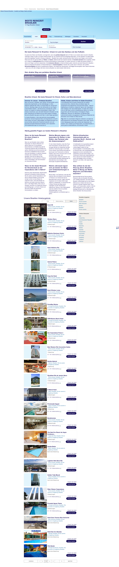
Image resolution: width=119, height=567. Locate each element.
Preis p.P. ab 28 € (71, 328)
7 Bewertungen (51, 324)
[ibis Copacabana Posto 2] (35, 337)
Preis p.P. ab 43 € (71, 313)
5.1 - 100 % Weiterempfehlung (53, 255)
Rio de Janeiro (82, 209)
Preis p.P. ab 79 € (71, 512)
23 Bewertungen (51, 252)
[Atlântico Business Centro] (35, 238)
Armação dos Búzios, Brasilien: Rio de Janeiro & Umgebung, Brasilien (56, 306)
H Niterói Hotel (52, 390)
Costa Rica (82, 218)
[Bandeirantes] (35, 423)
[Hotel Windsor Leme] (35, 295)
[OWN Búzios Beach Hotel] (35, 323)
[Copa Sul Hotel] (35, 280)
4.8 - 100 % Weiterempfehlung (53, 340)
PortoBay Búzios (52, 304)
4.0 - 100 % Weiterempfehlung (53, 354)
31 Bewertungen (51, 338)
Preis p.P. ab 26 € (71, 356)
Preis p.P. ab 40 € (71, 285)
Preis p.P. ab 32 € (71, 342)
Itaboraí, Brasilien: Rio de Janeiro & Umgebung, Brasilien (56, 363)
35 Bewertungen (51, 295)
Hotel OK (50, 205)
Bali (80, 216)
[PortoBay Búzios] (35, 309)
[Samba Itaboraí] (35, 366)
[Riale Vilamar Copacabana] (35, 494)
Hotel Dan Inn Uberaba (54, 532)
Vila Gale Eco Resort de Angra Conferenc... (56, 433)
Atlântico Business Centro (55, 233)
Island (80, 222)
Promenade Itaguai (53, 404)
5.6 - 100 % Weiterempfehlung (53, 312)
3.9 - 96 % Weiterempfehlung (53, 383)
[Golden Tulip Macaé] (35, 479)
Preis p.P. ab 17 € (71, 242)
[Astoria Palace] (35, 266)
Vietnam (81, 241)
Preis (48, 201)
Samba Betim (51, 446)
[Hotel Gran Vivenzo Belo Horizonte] (35, 522)
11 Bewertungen (51, 238)
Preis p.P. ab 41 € (71, 385)
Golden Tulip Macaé (53, 475)
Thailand (81, 239)
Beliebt (71, 201)
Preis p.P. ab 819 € (71, 527)
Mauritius (81, 226)
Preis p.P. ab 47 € (71, 413)
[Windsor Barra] (35, 224)
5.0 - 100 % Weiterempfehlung (53, 241)
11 (61, 561)
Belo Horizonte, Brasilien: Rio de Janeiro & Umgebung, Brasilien (55, 520)
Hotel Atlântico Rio (53, 247)
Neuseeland (82, 231)
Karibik (81, 224)
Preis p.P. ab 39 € (71, 498)
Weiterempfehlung (59, 201)
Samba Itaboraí (52, 361)
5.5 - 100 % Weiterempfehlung (53, 297)
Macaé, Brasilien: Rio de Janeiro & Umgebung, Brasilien (56, 477)
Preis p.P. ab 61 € (71, 299)
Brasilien (81, 199)
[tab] (27, 36)
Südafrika (81, 237)
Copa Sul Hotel (52, 276)
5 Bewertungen (51, 224)
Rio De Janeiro (83, 201)
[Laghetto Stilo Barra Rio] (35, 465)
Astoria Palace (52, 262)
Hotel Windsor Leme (54, 290)
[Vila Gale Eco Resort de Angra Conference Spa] (35, 437)
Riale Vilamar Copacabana (55, 489)
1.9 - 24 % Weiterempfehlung (53, 441)
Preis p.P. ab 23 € (71, 257)
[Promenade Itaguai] (35, 408)
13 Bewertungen (51, 309)
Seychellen (82, 233)
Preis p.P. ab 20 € (71, 541)
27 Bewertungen (51, 267)
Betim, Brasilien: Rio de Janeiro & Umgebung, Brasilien (56, 449)
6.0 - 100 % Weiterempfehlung (53, 510)
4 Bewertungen (51, 395)
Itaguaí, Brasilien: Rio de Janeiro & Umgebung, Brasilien (56, 406)
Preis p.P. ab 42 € (71, 470)
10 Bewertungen (51, 380)
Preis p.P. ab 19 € (71, 370)
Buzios (81, 205)
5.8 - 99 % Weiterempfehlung (53, 326)
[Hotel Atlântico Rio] (35, 252)
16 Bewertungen (51, 281)
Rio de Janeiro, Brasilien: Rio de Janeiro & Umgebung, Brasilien (55, 207)
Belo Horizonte (83, 203)
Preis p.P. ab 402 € (71, 441)
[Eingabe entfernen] (44, 42)
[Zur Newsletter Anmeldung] (117, 228)
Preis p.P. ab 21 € (71, 214)
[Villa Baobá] (35, 550)
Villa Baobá (51, 546)
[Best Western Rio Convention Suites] (35, 351)
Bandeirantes (51, 418)
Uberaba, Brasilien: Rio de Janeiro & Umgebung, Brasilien (56, 534)
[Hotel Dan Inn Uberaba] (35, 536)
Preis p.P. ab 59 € (71, 555)
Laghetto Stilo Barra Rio (55, 461)
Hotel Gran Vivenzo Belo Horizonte (58, 517)
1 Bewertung (50, 352)
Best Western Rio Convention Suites (59, 347)
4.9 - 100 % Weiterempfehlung (53, 212)
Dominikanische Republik (85, 220)
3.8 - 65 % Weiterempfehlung (53, 269)
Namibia (81, 229)
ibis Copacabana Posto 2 (55, 333)
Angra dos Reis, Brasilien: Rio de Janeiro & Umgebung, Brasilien (56, 436)
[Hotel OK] (35, 209)
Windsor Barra (52, 219)
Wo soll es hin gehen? (29, 40)
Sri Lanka (81, 235)
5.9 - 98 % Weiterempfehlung (53, 425)
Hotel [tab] (36, 36)
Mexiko (81, 227)
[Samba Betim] (35, 451)
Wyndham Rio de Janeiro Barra (57, 375)
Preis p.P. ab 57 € (71, 399)
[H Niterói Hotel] (35, 394)
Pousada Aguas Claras (54, 503)
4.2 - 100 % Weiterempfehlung (53, 226)
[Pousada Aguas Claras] (35, 508)
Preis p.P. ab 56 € (71, 228)
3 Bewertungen (51, 210)
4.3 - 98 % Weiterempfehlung (53, 496)
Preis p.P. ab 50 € (71, 271)
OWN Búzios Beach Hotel (55, 319)
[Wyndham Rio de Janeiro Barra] (35, 380)
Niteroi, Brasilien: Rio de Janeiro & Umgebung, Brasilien (56, 392)
